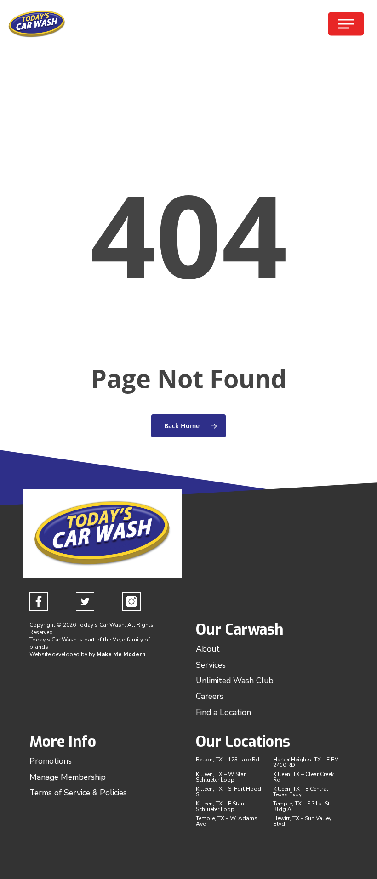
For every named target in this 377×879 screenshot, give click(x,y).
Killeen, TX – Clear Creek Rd (303, 777)
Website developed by (59, 654)
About (208, 648)
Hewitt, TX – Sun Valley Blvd (302, 821)
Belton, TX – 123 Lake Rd (227, 759)
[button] (346, 24)
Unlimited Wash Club (235, 680)
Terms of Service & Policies (78, 792)
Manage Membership (67, 777)
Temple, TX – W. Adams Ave (226, 821)
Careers (209, 696)
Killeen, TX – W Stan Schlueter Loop (221, 777)
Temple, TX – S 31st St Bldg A (301, 806)
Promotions (50, 760)
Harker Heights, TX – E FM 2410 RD (306, 762)
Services (211, 664)
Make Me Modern (121, 654)
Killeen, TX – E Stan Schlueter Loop (220, 806)
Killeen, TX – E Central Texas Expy (300, 791)
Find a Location (223, 712)
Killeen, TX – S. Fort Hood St (228, 791)
